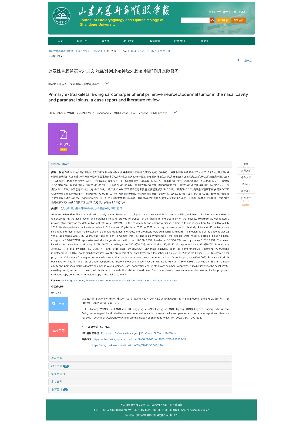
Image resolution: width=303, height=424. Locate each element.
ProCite (145, 333)
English (203, 41)
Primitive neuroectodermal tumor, (105, 280)
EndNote (106, 333)
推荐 (107, 327)
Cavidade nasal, (160, 280)
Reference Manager (126, 333)
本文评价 (56, 381)
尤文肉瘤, (65, 208)
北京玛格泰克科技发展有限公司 (151, 415)
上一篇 (248, 60)
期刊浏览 (128, 41)
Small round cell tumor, (137, 280)
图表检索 (238, 20)
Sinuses (174, 280)
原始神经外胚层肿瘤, (83, 208)
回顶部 (246, 204)
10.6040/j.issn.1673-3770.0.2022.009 (149, 50)
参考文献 (56, 358)
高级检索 (223, 20)
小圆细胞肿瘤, (103, 208)
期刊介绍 (82, 41)
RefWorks (170, 333)
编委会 (105, 41)
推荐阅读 (58, 389)
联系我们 (179, 41)
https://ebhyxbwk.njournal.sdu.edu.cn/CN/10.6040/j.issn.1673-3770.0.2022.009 (139, 339)
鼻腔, (114, 208)
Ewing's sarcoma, (75, 280)
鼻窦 (119, 208)
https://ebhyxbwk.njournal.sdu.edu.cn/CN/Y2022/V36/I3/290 (127, 345)
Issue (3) (99, 50)
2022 (79, 50)
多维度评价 (58, 374)
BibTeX (157, 333)
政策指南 (155, 41)
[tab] (140, 164)
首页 (60, 41)
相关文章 (59, 366)
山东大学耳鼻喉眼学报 (60, 50)
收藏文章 (93, 327)
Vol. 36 (87, 50)
